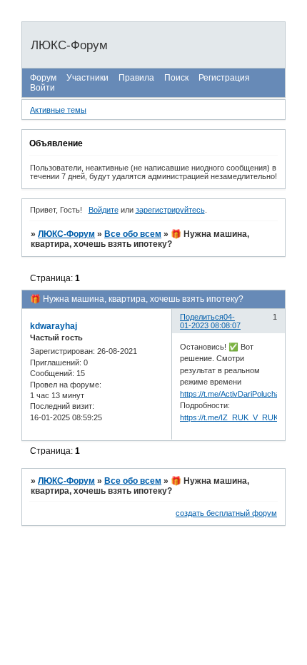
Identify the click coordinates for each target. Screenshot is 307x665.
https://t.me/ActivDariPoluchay (232, 394)
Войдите (104, 209)
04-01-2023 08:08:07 (210, 321)
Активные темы (58, 110)
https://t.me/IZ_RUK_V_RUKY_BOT (242, 417)
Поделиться (201, 317)
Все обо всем (132, 234)
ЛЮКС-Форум (66, 234)
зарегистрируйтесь (170, 209)
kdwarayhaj (53, 326)
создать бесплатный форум (226, 513)
